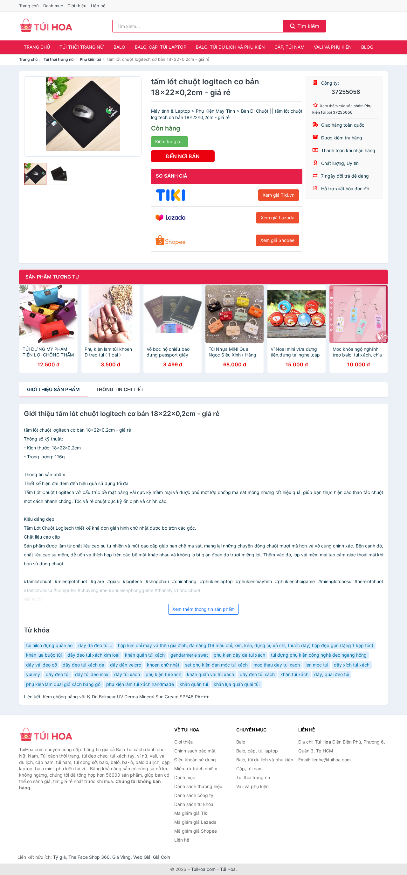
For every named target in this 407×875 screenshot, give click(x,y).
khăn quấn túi (194, 684)
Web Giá (141, 857)
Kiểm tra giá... (169, 141)
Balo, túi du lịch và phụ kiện (230, 47)
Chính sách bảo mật (195, 750)
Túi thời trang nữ (81, 47)
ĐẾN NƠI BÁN (183, 156)
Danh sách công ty (193, 795)
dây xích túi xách (351, 664)
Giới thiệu (76, 5)
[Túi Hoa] (51, 735)
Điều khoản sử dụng (195, 759)
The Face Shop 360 (89, 857)
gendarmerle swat (189, 655)
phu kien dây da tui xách (239, 655)
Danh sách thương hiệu (198, 786)
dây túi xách (127, 674)
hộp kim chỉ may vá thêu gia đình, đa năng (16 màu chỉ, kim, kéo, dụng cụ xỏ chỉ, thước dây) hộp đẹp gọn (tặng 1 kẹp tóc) (245, 645)
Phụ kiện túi (90, 59)
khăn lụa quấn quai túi (236, 684)
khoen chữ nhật (163, 664)
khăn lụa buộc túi (44, 655)
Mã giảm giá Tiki (191, 813)
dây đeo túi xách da (83, 664)
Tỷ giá (59, 857)
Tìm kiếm (307, 26)
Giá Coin (161, 857)
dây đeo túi (57, 674)
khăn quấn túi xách (145, 655)
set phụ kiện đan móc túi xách (216, 664)
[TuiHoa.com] (46, 26)
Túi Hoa (228, 869)
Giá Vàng (121, 857)
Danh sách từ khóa (193, 804)
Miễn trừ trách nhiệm (195, 768)
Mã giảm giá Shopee (195, 831)
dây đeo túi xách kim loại (93, 655)
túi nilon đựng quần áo (49, 645)
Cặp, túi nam (289, 47)
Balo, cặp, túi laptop (160, 47)
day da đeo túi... (95, 645)
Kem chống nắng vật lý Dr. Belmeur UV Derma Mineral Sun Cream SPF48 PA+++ (126, 696)
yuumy (33, 674)
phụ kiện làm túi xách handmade (140, 684)
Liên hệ (98, 5)
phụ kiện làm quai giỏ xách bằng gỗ (63, 684)
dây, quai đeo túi (331, 674)
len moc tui (317, 664)
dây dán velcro (125, 664)
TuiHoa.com (203, 869)
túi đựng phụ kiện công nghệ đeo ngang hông (319, 655)
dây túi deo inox (91, 674)
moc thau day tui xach (276, 664)
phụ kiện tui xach (163, 674)
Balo (119, 47)
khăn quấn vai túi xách (210, 674)
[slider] (35, 174)
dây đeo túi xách (257, 674)
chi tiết (120, 389)
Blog (367, 47)
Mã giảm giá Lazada (195, 822)
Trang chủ (29, 5)
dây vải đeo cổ (41, 664)
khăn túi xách (294, 674)
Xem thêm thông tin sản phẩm (203, 609)
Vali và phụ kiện (333, 47)
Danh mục (53, 5)
